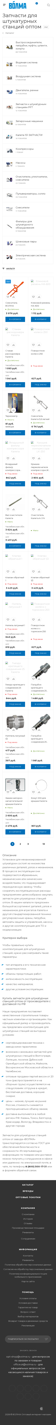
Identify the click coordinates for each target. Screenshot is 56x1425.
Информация (28, 1249)
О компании (28, 1214)
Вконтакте (12, 1388)
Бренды (28, 1191)
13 (43, 844)
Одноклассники (36, 1388)
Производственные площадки (28, 1228)
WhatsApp (28, 1396)
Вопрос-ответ (28, 1312)
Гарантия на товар (28, 1307)
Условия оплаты (28, 1298)
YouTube (28, 1388)
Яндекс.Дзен (36, 1396)
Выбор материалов (28, 1316)
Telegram (20, 1388)
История (28, 1219)
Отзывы (28, 1223)
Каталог (28, 1185)
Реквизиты (28, 1232)
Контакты (28, 1255)
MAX (44, 1388)
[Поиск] (48, 5)
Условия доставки (28, 1303)
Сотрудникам (28, 1238)
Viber (20, 1396)
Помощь (28, 1292)
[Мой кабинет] (42, 5)
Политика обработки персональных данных (28, 1264)
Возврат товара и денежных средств (28, 1321)
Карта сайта (28, 1281)
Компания (28, 1208)
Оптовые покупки (28, 1197)
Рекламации (28, 1325)
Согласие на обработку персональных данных (28, 1269)
